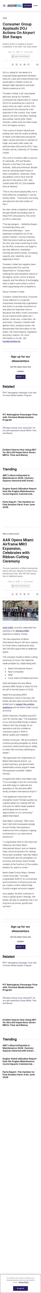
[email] (28, 64)
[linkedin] (17, 64)
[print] (37, 64)
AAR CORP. (8, 627)
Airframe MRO (22, 631)
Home (5, 18)
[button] (4, 5)
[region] (20, 1283)
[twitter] (20, 64)
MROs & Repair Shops (11, 534)
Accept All (20, 1288)
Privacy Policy (24, 1282)
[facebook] (13, 64)
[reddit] (24, 64)
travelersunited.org (11, 341)
